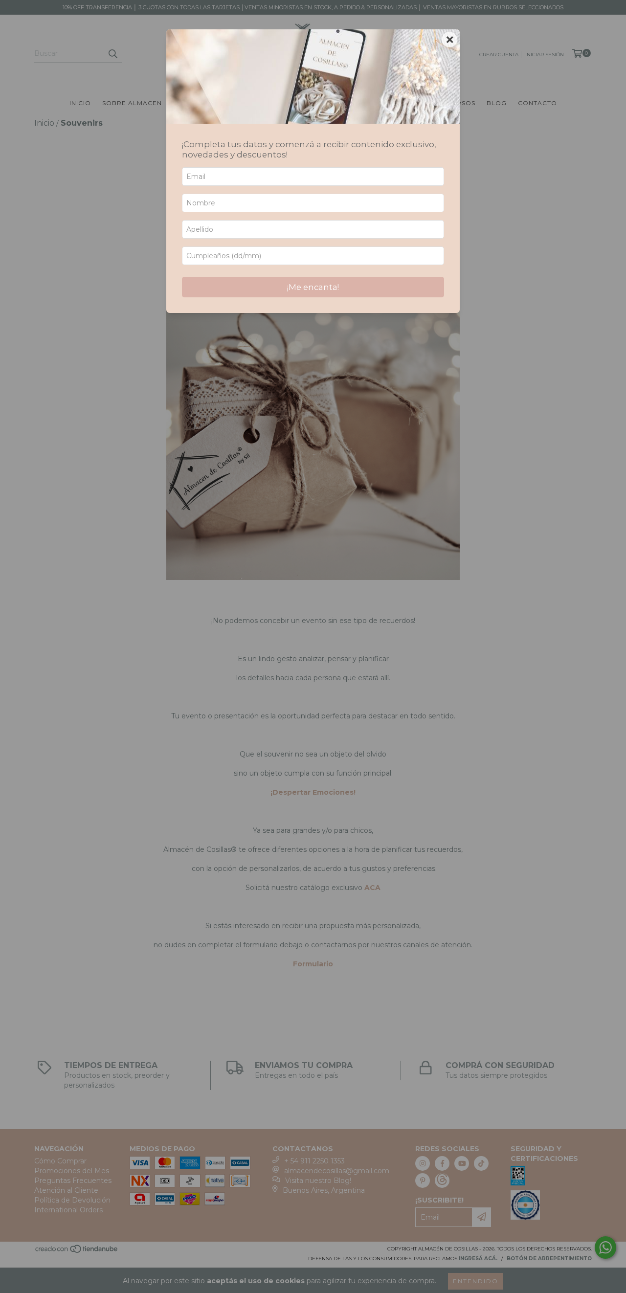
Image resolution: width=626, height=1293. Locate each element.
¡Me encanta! (313, 287)
